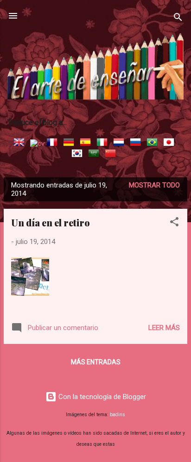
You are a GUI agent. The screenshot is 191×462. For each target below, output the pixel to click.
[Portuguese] (153, 143)
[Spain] (87, 143)
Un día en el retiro (50, 222)
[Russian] (137, 143)
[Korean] (78, 154)
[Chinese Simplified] (112, 154)
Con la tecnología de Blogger (101, 397)
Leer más (164, 328)
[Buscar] (178, 19)
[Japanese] (170, 143)
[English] (20, 143)
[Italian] (103, 143)
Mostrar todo (154, 185)
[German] (70, 143)
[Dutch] (120, 143)
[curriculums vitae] (37, 143)
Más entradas (96, 362)
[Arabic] (95, 154)
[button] (174, 223)
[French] (53, 143)
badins (117, 415)
